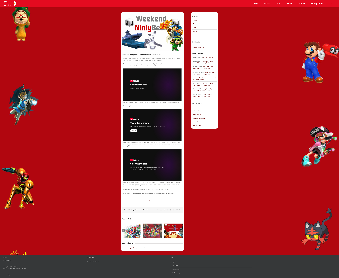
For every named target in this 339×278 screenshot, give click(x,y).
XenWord (24, 268)
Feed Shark (96, 262)
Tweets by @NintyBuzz (198, 47)
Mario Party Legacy (198, 114)
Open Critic (90, 262)
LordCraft (195, 122)
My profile (195, 20)
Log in (173, 262)
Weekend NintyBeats (147, 200)
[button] (331, 3)
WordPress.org (176, 273)
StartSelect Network (198, 107)
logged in (131, 248)
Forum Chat (196, 110)
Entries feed (175, 265)
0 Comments (156, 200)
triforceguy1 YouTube (199, 118)
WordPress (12, 268)
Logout (195, 35)
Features (140, 200)
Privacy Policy (6, 275)
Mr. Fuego (126, 200)
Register (195, 31)
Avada (17, 268)
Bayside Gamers (197, 125)
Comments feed (176, 269)
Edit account (196, 24)
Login (194, 27)
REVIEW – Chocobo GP (209, 57)
